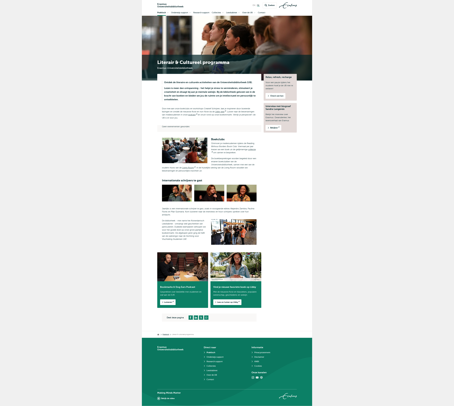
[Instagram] (252, 377)
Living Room (188, 168)
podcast (192, 115)
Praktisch (166, 334)
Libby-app (220, 112)
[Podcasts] (261, 377)
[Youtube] (257, 377)
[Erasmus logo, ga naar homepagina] (288, 5)
